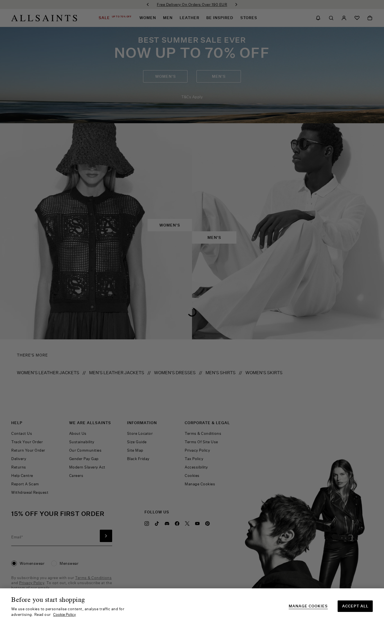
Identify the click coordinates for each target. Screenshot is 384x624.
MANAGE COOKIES (308, 606)
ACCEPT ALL (355, 606)
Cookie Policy (64, 614)
